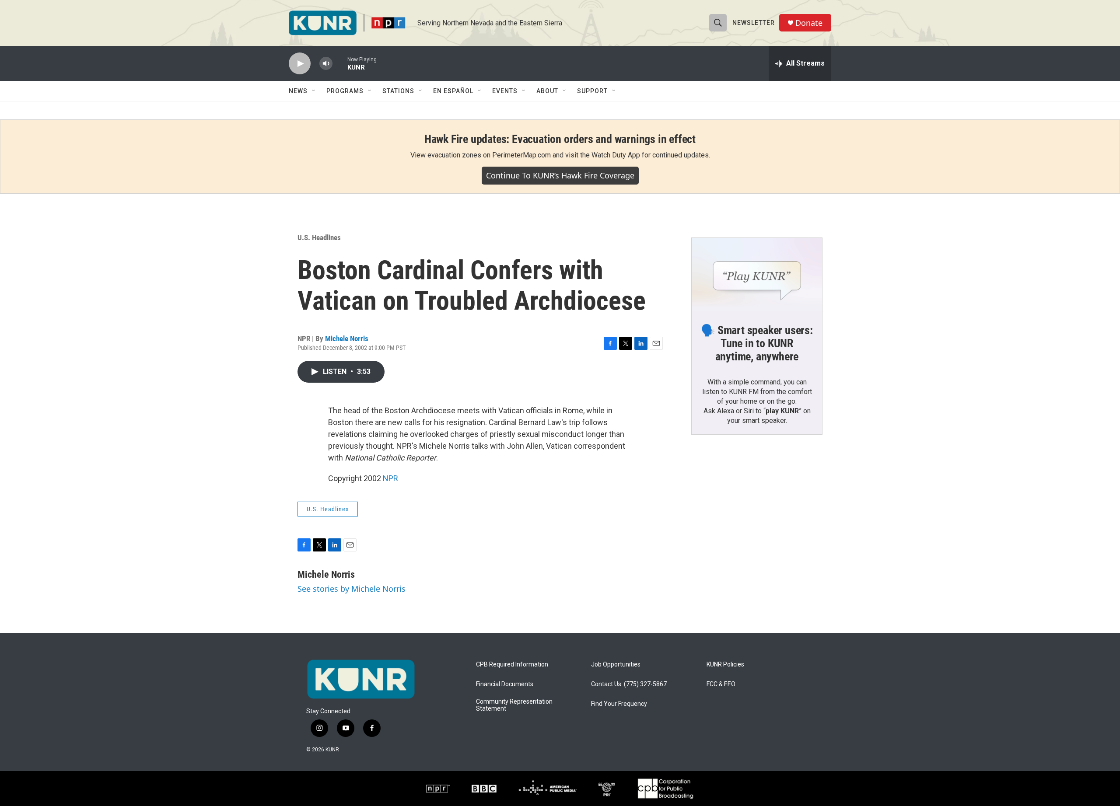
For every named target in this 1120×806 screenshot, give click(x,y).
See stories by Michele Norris (352, 588)
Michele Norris (346, 338)
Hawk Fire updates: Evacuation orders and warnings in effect (560, 139)
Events (505, 90)
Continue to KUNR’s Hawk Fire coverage (560, 175)
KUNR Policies (725, 664)
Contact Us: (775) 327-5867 (629, 684)
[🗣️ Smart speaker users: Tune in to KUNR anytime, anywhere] (757, 274)
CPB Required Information (512, 664)
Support (592, 90)
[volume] (325, 63)
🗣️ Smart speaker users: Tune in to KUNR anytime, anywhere (757, 343)
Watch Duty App (616, 155)
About (547, 90)
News (298, 90)
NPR (390, 478)
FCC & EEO (721, 684)
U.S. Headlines (319, 237)
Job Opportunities (615, 664)
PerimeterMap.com (521, 155)
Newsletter (753, 22)
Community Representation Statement (514, 705)
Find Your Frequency (619, 704)
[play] (300, 64)
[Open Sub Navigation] (314, 90)
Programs (345, 90)
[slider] (340, 63)
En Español (453, 90)
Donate (808, 23)
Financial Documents (504, 684)
